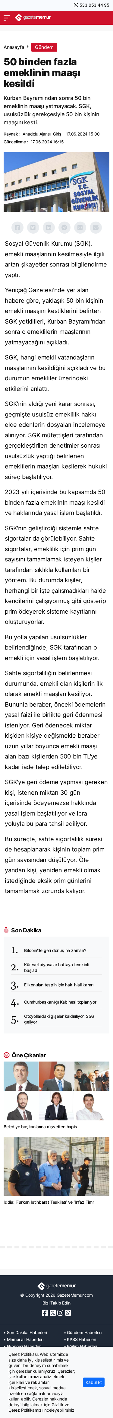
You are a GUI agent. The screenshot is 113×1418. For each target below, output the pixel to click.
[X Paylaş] (33, 228)
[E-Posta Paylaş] (96, 228)
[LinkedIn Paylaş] (49, 228)
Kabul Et (94, 1382)
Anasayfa (14, 47)
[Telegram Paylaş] (64, 228)
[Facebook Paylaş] (17, 228)
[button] (7, 17)
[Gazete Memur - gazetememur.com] (33, 17)
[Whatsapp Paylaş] (80, 228)
